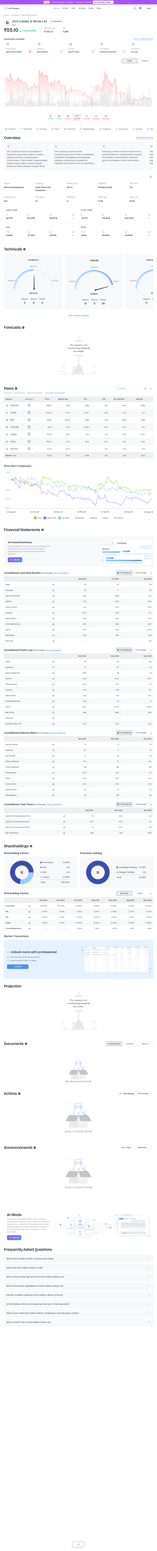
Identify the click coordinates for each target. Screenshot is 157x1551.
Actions (139, 129)
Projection (107, 129)
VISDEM (93, 518)
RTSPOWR (79, 518)
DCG (39, 518)
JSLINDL (65, 518)
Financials (71, 129)
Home (6, 15)
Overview (12, 129)
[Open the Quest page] (140, 8)
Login (148, 8)
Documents (123, 129)
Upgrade (17, 967)
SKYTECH (118, 518)
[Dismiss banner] (152, 2)
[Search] (135, 8)
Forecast (43, 129)
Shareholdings (89, 129)
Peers (57, 129)
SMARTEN (51, 518)
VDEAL (106, 518)
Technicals (27, 129)
